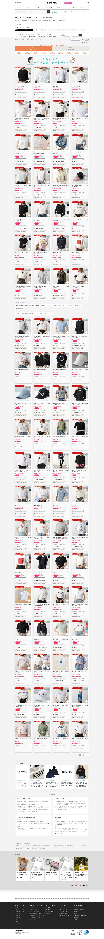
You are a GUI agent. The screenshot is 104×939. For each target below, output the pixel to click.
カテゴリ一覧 (17, 917)
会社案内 (76, 919)
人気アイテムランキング (19, 909)
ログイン (75, 2)
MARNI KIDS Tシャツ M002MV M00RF (23, 604)
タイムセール (31, 34)
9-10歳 (60, 53)
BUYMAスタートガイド (63, 909)
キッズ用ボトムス (43, 29)
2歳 (19, 53)
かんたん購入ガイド (63, 911)
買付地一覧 (17, 921)
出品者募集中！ (68, 2)
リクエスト (84, 7)
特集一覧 (16, 907)
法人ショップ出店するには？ (35, 911)
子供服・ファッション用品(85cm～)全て (23, 29)
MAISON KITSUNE (19, 308)
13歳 (76, 53)
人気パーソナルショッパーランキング (37, 915)
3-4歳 (35, 53)
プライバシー (76, 913)
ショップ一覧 (32, 919)
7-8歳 (52, 53)
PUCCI (37, 305)
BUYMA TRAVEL (48, 909)
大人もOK (85, 53)
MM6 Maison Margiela (29, 305)
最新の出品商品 (18, 913)
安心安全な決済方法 (63, 913)
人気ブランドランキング (19, 911)
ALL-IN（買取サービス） (49, 911)
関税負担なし (33, 36)
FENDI (70, 305)
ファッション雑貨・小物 (73, 29)
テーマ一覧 (17, 919)
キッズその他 (82, 29)
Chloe (48, 305)
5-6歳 (44, 53)
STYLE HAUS (47, 913)
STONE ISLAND (77, 305)
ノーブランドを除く (22, 36)
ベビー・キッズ (48, 7)
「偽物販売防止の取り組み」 (26, 804)
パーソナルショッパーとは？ (35, 907)
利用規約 (76, 911)
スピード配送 (53, 36)
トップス (36, 29)
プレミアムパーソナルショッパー (36, 917)
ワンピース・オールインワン (54, 29)
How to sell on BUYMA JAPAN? (35, 913)
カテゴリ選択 (64, 11)
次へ (87, 755)
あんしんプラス (69, 806)
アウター (64, 29)
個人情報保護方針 (18, 933)
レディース (28, 7)
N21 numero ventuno (56, 305)
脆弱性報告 (76, 917)
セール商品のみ (21, 34)
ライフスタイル (61, 7)
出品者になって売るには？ (35, 909)
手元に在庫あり (43, 36)
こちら (23, 809)
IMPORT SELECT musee (20, 97)
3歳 (27, 53)
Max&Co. (64, 305)
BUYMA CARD (47, 907)
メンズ (37, 7)
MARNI (43, 305)
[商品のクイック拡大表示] (26, 69)
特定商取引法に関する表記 (79, 909)
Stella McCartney (19, 305)
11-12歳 (68, 53)
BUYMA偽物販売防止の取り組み (65, 915)
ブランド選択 (74, 11)
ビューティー (73, 7)
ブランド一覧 (17, 915)
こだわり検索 (83, 11)
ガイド (60, 907)
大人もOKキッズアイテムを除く (44, 34)
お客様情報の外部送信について (80, 915)
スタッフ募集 (76, 907)
